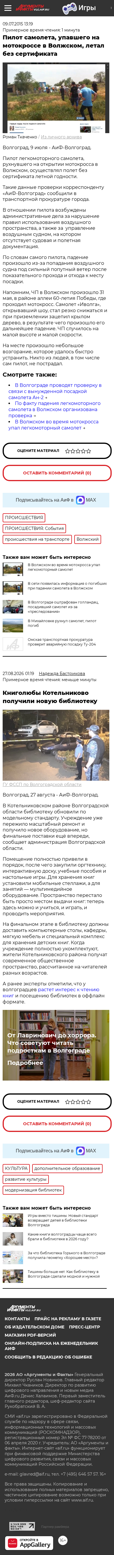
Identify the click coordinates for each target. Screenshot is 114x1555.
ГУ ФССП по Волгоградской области (42, 784)
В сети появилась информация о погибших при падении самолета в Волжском (67, 585)
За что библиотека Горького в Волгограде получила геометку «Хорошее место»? (66, 1255)
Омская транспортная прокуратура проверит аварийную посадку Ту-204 (62, 641)
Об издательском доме (34, 1327)
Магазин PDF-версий (30, 1335)
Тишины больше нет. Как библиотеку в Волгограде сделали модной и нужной (64, 1274)
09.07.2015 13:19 (18, 24)
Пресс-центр (84, 1327)
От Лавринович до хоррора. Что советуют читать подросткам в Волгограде (51, 1043)
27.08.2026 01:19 (18, 673)
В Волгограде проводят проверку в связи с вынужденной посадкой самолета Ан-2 (55, 391)
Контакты (17, 1318)
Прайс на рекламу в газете (67, 1318)
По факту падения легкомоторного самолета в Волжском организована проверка (54, 409)
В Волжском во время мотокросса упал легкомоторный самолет (53, 425)
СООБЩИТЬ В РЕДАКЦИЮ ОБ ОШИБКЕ (48, 1357)
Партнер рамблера (55, 1526)
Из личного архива (61, 137)
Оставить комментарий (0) (57, 473)
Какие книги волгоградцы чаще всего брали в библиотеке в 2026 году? (62, 1236)
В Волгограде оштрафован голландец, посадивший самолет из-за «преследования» (63, 607)
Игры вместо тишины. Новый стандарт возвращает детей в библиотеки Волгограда (63, 1220)
